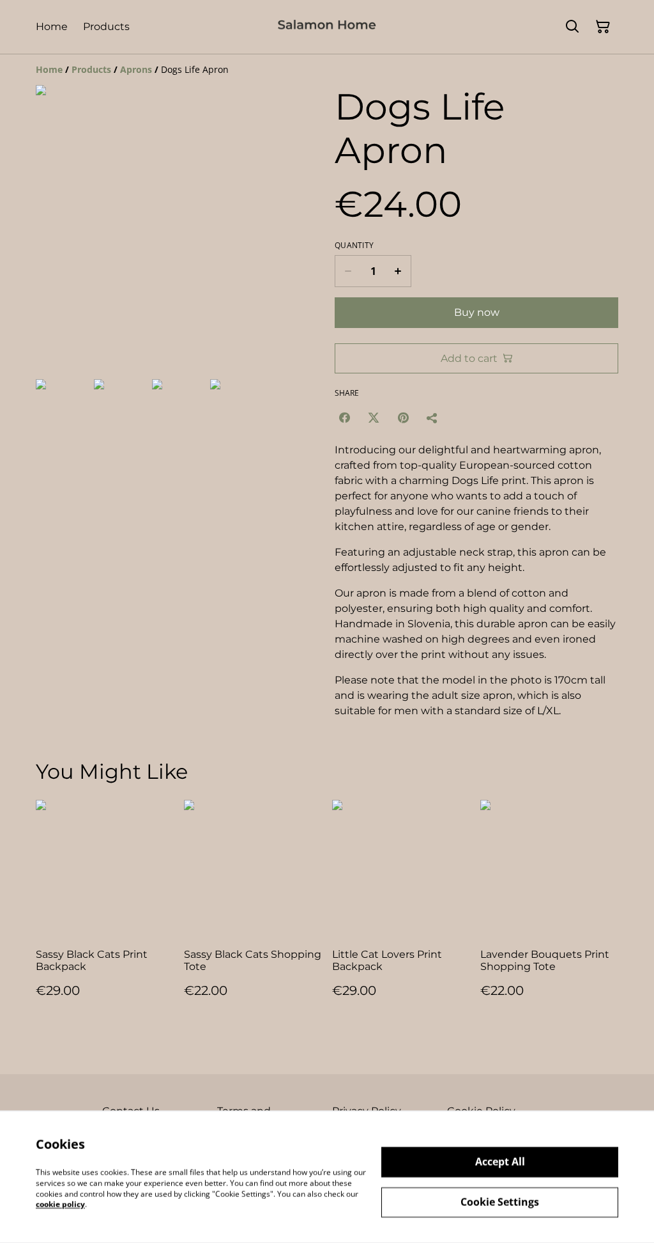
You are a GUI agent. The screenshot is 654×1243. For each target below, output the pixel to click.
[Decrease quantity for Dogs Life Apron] (348, 271)
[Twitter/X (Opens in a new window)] (373, 417)
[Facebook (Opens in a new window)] (344, 417)
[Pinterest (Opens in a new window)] (403, 417)
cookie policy (60, 1204)
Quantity (354, 245)
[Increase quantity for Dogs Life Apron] (398, 271)
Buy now (476, 312)
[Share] (432, 417)
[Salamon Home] (327, 27)
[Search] (572, 27)
